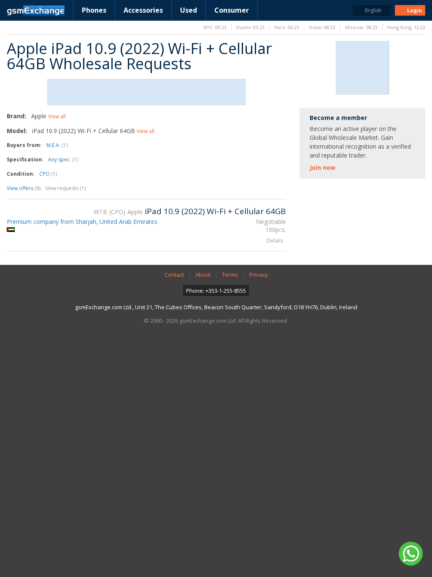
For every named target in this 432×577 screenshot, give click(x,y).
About (203, 274)
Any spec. (63, 159)
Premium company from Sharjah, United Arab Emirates (82, 222)
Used (188, 10)
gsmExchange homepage (36, 10)
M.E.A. (57, 145)
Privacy (258, 274)
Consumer (231, 10)
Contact (174, 274)
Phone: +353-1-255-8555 (216, 290)
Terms (230, 274)
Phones (94, 10)
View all (57, 116)
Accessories (143, 10)
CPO (48, 173)
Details (275, 240)
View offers (23, 188)
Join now (322, 167)
